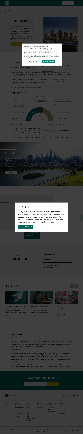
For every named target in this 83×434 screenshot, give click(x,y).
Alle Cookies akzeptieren (48, 61)
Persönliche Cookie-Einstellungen (33, 62)
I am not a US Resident (25, 226)
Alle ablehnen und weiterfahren (55, 44)
